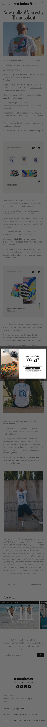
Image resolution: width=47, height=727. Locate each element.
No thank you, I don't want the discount (32, 372)
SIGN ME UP (32, 368)
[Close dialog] (45, 349)
